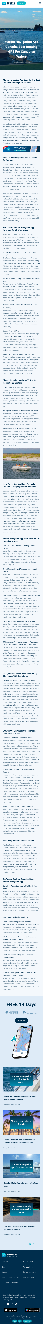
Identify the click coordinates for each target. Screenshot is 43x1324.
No (20, 1321)
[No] (41, 1319)
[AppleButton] (10, 1308)
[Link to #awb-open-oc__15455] (40, 3)
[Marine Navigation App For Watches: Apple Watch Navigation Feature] (21, 1068)
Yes (14, 1321)
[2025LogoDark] (8, 2)
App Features (25, 62)
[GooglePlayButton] (32, 1308)
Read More (27, 1321)
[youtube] (8, 1304)
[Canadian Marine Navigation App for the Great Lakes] (21, 1155)
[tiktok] (16, 1304)
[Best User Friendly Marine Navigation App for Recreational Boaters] (21, 1198)
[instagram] (12, 1304)
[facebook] (4, 1304)
